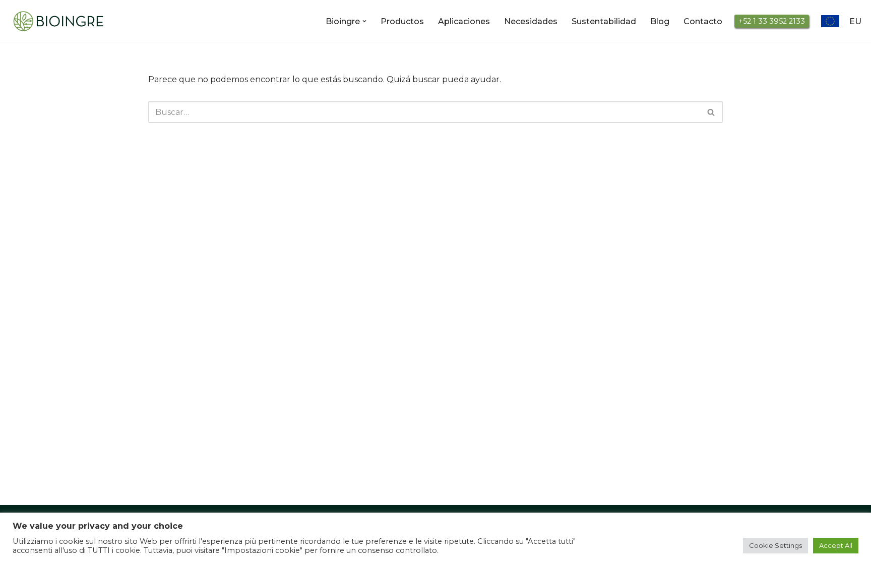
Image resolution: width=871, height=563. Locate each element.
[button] (364, 21)
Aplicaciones (464, 21)
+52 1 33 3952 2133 (771, 21)
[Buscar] (711, 112)
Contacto (702, 21)
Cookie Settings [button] (775, 545)
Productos (402, 21)
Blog (659, 21)
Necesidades (530, 21)
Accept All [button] (835, 545)
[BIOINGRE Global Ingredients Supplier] (58, 21)
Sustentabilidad (604, 21)
